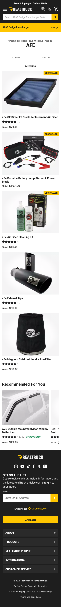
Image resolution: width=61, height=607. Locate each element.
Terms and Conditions (31, 597)
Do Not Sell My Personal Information (30, 586)
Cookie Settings (44, 591)
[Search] (55, 17)
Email (6, 491)
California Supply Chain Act (22, 591)
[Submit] (54, 498)
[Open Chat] (43, 9)
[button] (30, 533)
